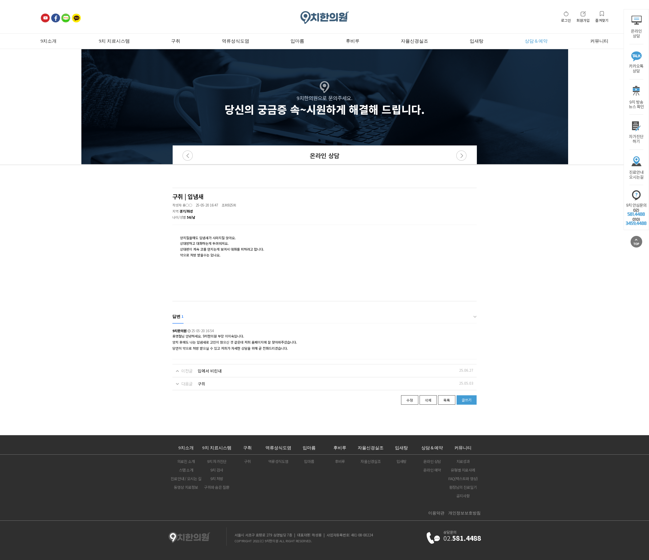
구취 (175, 41)
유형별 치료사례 (463, 470)
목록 (446, 400)
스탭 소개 (186, 470)
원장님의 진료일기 (463, 487)
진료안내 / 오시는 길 (186, 478)
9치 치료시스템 (114, 41)
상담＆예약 (536, 41)
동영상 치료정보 (186, 487)
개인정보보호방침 (464, 513)
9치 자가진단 (217, 461)
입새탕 (476, 41)
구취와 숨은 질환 (216, 487)
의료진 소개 (186, 461)
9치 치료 (216, 447)
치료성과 (463, 461)
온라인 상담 (432, 461)
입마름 (297, 41)
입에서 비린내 (210, 371)
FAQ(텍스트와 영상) (463, 478)
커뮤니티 (599, 41)
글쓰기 (467, 399)
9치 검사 (216, 470)
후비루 (352, 41)
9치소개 (49, 41)
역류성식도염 (235, 41)
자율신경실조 (414, 41)
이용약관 (436, 513)
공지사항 (463, 495)
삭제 (428, 400)
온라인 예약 (432, 470)
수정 (409, 400)
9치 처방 (216, 478)
